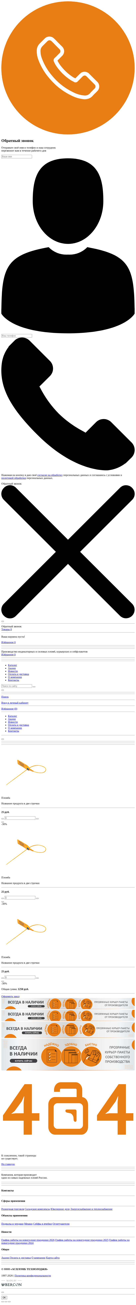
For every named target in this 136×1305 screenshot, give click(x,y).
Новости (13, 671)
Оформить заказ (10, 996)
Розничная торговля (12, 1209)
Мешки (28, 1223)
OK (4, 1297)
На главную (8, 1164)
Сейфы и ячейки (42, 1223)
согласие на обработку (50, 475)
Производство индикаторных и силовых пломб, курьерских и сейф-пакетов (44, 651)
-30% (4, 824)
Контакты (13, 680)
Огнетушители (61, 1223)
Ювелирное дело (60, 1209)
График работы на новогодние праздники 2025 (81, 1240)
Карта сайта (53, 1257)
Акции (12, 668)
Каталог (12, 665)
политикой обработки (13, 478)
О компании (15, 677)
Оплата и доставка (18, 674)
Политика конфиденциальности (33, 1275)
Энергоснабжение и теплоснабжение (91, 1209)
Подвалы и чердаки (12, 1223)
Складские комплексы (37, 1209)
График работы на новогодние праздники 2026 (28, 1240)
